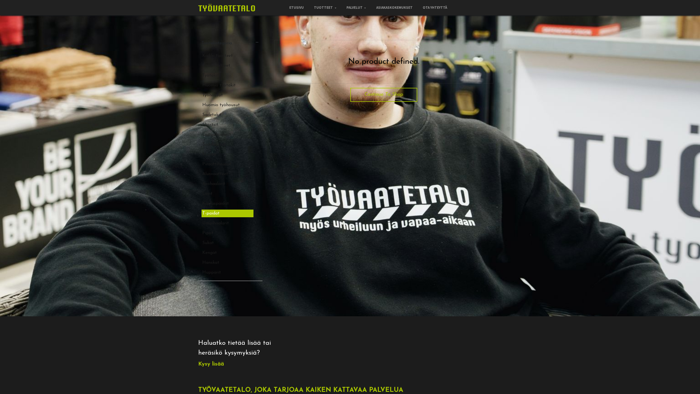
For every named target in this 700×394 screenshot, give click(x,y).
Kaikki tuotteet (217, 56)
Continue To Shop (383, 94)
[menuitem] (296, 8)
